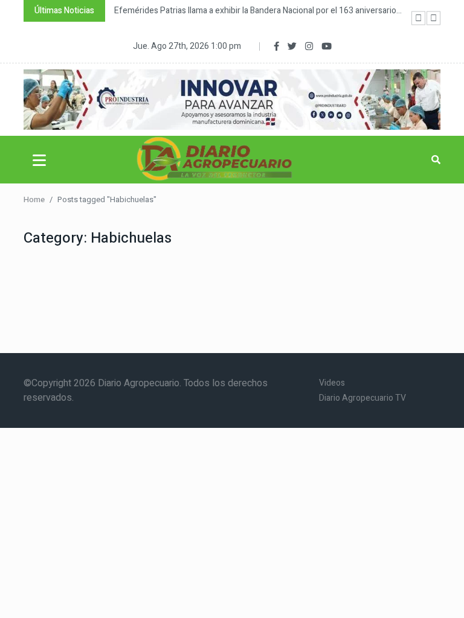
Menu (41, 160)
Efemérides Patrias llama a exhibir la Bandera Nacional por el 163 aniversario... (258, 10)
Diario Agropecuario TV (362, 398)
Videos (332, 383)
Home (34, 199)
